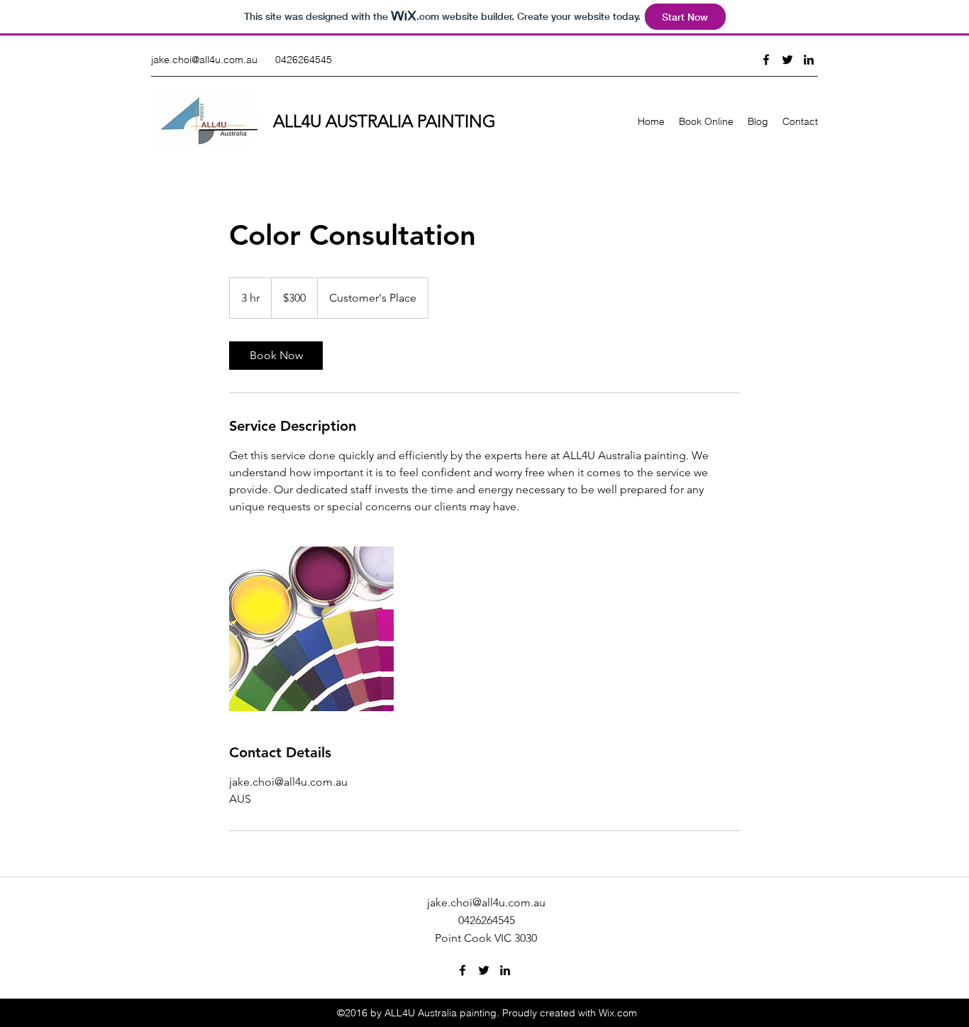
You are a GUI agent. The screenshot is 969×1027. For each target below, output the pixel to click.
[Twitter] (787, 60)
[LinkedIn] (809, 60)
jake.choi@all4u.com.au (204, 59)
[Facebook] (766, 60)
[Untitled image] (311, 629)
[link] (276, 355)
